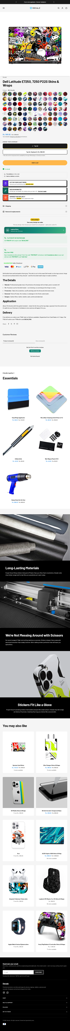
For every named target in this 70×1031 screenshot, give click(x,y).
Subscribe (38, 972)
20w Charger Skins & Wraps (51, 765)
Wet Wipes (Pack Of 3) (51, 459)
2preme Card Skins (18, 765)
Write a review (35, 351)
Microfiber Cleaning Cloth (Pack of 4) (52, 417)
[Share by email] (17, 323)
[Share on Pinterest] (14, 323)
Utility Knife (18, 459)
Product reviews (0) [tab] (8, 341)
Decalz (5, 77)
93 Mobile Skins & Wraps (18, 810)
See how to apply (42, 191)
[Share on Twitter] (11, 323)
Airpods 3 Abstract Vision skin (18, 899)
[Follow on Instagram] (4, 992)
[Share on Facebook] (8, 323)
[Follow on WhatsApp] (7, 992)
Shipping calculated (15, 136)
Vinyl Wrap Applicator (18, 417)
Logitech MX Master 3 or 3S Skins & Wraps (51, 899)
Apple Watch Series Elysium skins (18, 944)
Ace (18, 853)
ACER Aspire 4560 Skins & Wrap (51, 853)
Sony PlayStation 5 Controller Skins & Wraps (51, 944)
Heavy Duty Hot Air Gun (18, 500)
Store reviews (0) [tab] (40, 341)
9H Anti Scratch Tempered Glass (51, 810)
